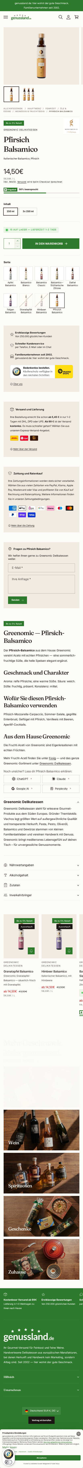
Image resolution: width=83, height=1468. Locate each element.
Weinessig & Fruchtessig (30, 111)
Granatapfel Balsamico (18, 971)
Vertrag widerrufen (41, 1420)
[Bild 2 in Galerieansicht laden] (28, 94)
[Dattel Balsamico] (72, 273)
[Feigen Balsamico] (10, 300)
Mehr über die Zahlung (22, 525)
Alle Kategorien (13, 108)
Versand (21, 182)
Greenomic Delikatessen (20, 130)
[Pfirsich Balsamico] (57, 300)
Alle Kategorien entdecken (19, 1060)
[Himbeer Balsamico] (41, 300)
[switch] (8, 1462)
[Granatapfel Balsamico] (26, 300)
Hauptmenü (34, 108)
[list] (41, 1304)
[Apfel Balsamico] (10, 273)
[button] (6, 17)
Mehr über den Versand (25, 449)
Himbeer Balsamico (54, 971)
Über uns (18, 384)
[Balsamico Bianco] (26, 273)
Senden (15, 600)
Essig (52, 758)
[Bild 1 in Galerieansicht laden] (11, 94)
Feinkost (51, 108)
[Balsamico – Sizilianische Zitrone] (57, 273)
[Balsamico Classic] (41, 273)
